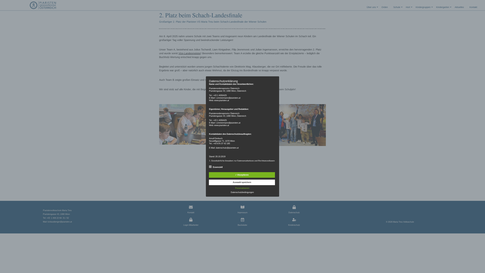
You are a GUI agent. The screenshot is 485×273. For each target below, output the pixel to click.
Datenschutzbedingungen (242, 192)
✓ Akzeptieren (242, 175)
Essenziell (218, 167)
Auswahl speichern (242, 182)
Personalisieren (242, 188)
